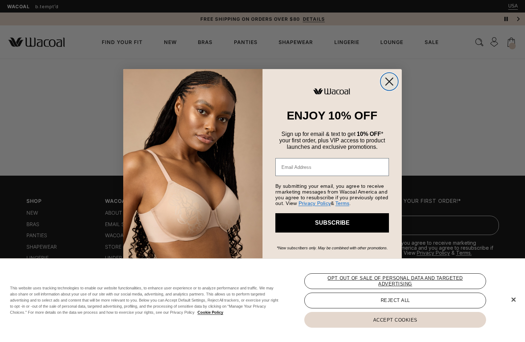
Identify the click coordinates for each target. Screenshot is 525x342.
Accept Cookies (395, 319)
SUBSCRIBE (332, 223)
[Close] (513, 300)
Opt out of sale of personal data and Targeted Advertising (395, 281)
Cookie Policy (210, 312)
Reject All (395, 300)
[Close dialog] (389, 82)
